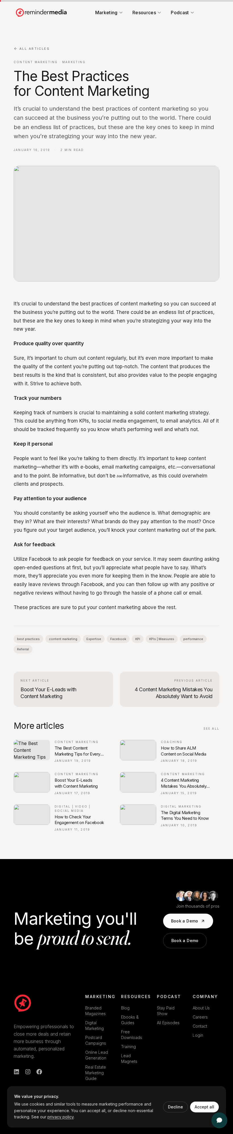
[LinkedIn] (16, 1072)
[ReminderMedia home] (42, 12)
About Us (201, 1007)
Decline (175, 1106)
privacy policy (60, 1116)
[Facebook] (39, 1072)
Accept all (204, 1106)
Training (128, 1046)
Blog (125, 1007)
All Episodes (168, 1022)
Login (198, 1035)
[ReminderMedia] (23, 1003)
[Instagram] (28, 1072)
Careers (200, 1017)
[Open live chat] (219, 1120)
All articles (34, 49)
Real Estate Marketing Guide (95, 1073)
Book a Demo (184, 920)
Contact (200, 1026)
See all (211, 728)
